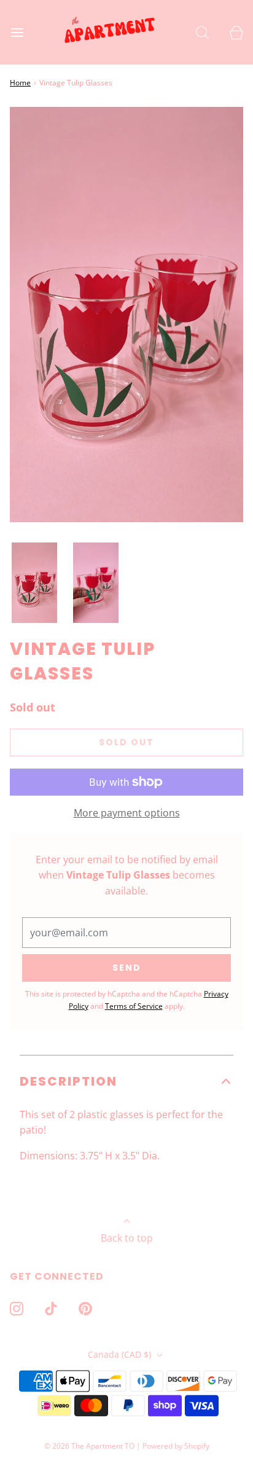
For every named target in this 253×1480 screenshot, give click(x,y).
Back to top (127, 1238)
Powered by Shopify (175, 1446)
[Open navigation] (17, 32)
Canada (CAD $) (121, 1354)
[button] (34, 583)
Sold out (126, 742)
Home (20, 82)
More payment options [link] (127, 813)
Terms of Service (134, 1006)
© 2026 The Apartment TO (89, 1446)
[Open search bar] (202, 32)
